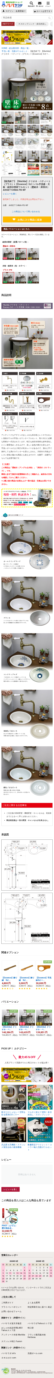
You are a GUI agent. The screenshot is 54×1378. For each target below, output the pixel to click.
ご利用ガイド (7, 1302)
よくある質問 (34, 1302)
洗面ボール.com (35, 1353)
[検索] (49, 18)
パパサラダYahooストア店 (40, 1323)
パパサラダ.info (8, 1353)
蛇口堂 (31, 1328)
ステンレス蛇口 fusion (11, 1341)
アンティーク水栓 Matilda (13, 1335)
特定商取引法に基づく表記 (40, 1307)
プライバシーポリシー (11, 1307)
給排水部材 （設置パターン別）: (15, 242)
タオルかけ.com (8, 1358)
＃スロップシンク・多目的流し (32, 24)
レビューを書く (10, 194)
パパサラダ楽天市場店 (11, 1323)
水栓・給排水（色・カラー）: (14, 266)
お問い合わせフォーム (11, 1311)
